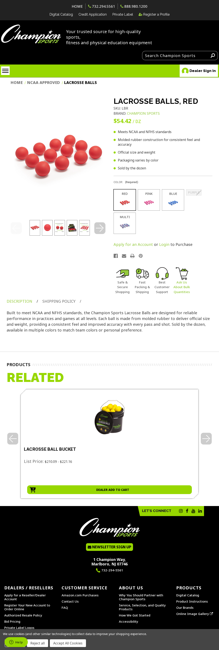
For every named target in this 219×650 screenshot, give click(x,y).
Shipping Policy (58, 301)
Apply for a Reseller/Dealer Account (25, 597)
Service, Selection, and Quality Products (142, 607)
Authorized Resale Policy (23, 615)
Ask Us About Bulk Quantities (181, 287)
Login (164, 244)
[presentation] (12, 439)
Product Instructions (192, 601)
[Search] (213, 55)
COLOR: (126, 182)
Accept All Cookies (68, 643)
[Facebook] (116, 256)
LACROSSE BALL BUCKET (50, 449)
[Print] (132, 256)
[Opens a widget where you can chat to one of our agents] (16, 642)
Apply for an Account (133, 244)
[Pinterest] (141, 256)
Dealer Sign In (202, 71)
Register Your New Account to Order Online (27, 607)
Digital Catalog (61, 14)
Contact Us (70, 601)
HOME (77, 6)
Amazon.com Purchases (80, 595)
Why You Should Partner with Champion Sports (141, 597)
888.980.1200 (135, 6)
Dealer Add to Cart (112, 490)
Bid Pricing (12, 621)
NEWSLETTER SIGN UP (111, 546)
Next (100, 228)
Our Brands (185, 607)
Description (19, 301)
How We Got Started (134, 615)
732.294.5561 (103, 6)
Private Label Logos (19, 627)
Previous (16, 228)
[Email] (124, 256)
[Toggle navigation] (5, 70)
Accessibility (128, 621)
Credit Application (92, 14)
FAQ (65, 607)
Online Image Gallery (193, 614)
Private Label (122, 14)
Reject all (37, 643)
